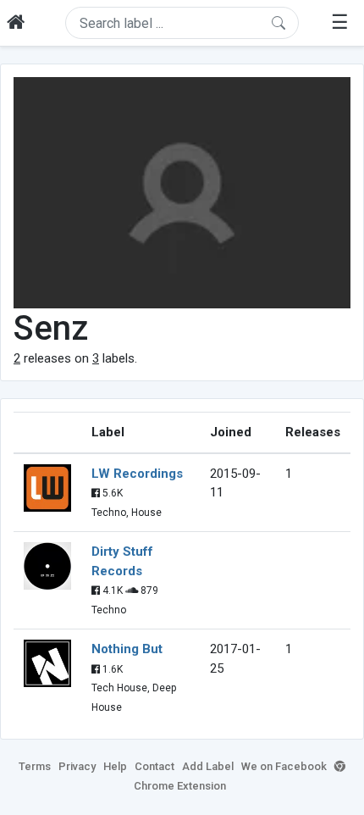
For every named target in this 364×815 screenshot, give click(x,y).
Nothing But (127, 649)
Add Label (208, 766)
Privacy (77, 766)
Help (115, 766)
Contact (154, 766)
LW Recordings (137, 473)
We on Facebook (284, 766)
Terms (35, 766)
